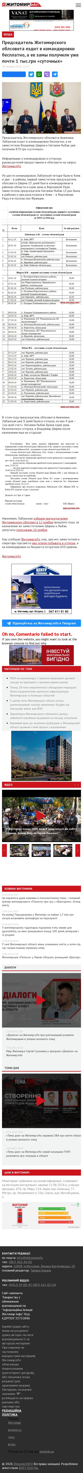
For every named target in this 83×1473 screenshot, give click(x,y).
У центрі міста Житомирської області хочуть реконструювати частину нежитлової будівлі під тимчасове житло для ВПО (39, 704)
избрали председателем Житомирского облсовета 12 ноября (35, 520)
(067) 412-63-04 (44, 1285)
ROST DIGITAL (29, 1468)
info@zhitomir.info (30, 1258)
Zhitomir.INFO (23, 1464)
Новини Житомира (18, 889)
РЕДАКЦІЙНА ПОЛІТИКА (11, 1413)
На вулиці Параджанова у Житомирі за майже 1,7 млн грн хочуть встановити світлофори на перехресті (38, 916)
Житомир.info (11, 166)
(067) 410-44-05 (20, 1262)
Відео (8, 785)
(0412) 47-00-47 (20, 1285)
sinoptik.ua (46, 1451)
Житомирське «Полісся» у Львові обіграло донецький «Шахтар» (41, 957)
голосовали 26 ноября (31, 530)
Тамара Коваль (40, 1270)
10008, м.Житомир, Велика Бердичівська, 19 (44, 1266)
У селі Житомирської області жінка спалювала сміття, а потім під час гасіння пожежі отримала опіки (41, 946)
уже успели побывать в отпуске (53, 543)
